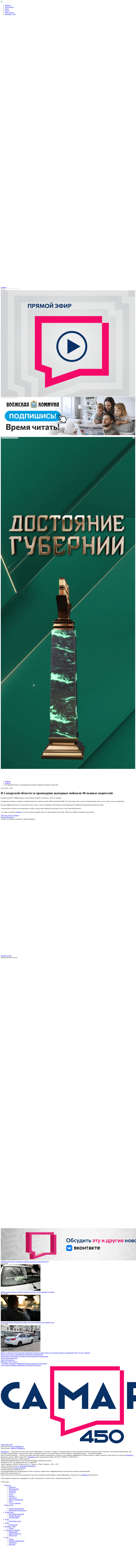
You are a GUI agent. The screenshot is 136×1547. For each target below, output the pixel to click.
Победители (43, 1363)
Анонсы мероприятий (17, 1354)
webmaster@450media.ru (28, 1466)
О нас (3, 1365)
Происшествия (19, 1353)
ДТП (2, 815)
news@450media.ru (17, 1446)
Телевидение (9, 7)
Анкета (14, 1362)
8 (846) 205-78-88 (6, 1444)
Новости (8, 5)
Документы (30, 1365)
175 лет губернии (84, 1353)
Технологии (55, 1353)
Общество (10, 1353)
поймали (19, 812)
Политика (36, 1353)
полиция (16, 815)
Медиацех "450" (10, 14)
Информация (21, 1363)
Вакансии (37, 1365)
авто (5, 815)
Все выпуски (9, 1360)
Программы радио (11, 1358)
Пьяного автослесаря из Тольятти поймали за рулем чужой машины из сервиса (27, 1292)
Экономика (28, 1353)
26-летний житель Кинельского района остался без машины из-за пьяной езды (27, 1322)
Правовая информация (18, 1365)
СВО (76, 1353)
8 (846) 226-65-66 (20, 1468)
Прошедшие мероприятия (34, 1354)
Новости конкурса (32, 1363)
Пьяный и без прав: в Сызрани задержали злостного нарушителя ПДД (25, 1261)
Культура (48, 1353)
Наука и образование (67, 1353)
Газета (7, 10)
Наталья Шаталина (7, 817)
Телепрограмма (43, 1356)
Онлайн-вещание (31, 1356)
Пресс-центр (9, 12)
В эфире (3, 287)
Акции (7, 1365)
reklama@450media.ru (17, 1448)
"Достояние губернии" (8, 1363)
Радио (7, 9)
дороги (10, 815)
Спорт (42, 1353)
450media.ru (5, 1451)
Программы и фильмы (17, 1356)
